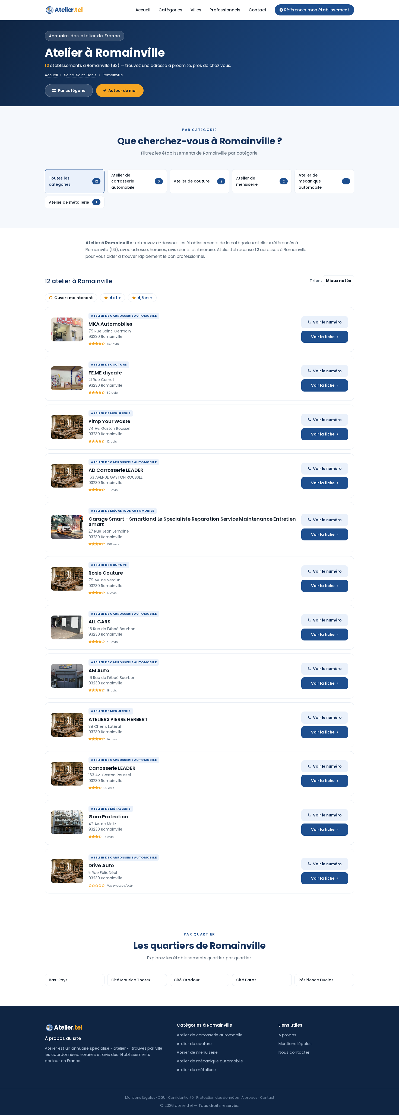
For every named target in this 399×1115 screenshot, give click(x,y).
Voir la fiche (323, 336)
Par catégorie (72, 90)
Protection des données (217, 1097)
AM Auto (98, 670)
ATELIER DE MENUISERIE (111, 413)
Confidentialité (181, 1097)
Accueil (142, 10)
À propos (287, 1035)
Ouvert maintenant (73, 297)
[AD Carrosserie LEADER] (67, 476)
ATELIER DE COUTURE (109, 364)
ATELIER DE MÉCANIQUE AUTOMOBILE (122, 510)
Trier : (316, 280)
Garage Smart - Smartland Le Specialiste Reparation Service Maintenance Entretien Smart (192, 521)
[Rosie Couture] (67, 579)
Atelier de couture (194, 1043)
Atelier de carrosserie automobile (209, 1035)
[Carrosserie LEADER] (67, 774)
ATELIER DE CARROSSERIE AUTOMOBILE (124, 315)
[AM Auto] (67, 676)
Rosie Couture (105, 572)
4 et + (115, 297)
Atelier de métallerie (196, 1069)
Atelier (69, 10)
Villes (196, 10)
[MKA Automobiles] (67, 329)
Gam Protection (108, 816)
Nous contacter (293, 1052)
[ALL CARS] (67, 627)
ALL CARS (99, 621)
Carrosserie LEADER (111, 768)
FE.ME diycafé (105, 372)
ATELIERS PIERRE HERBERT (118, 719)
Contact (258, 10)
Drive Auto (101, 865)
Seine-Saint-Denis (80, 75)
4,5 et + (145, 297)
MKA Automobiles (110, 324)
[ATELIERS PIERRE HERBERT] (67, 725)
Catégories (170, 10)
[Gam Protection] (67, 822)
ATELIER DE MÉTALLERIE (111, 808)
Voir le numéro (327, 322)
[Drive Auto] (67, 871)
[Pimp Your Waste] (67, 427)
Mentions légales (295, 1043)
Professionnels (225, 10)
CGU (162, 1097)
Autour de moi (122, 90)
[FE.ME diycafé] (67, 378)
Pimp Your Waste (109, 421)
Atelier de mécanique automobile (210, 1061)
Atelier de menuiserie (197, 1052)
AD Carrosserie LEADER (115, 470)
